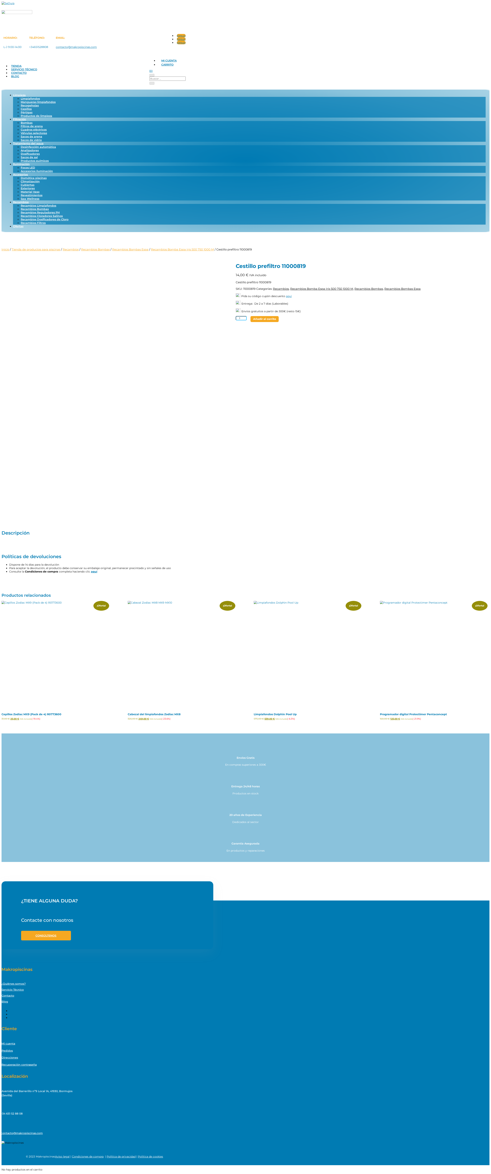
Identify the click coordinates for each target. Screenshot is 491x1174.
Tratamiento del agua (28, 143)
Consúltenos (45, 935)
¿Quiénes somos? (14, 983)
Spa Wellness (30, 198)
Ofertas (18, 226)
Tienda (16, 66)
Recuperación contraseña (19, 1064)
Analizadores (30, 150)
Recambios (21, 202)
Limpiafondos (30, 98)
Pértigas (26, 112)
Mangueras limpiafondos (38, 102)
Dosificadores (30, 154)
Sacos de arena (31, 136)
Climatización (30, 181)
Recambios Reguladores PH (40, 212)
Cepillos (26, 109)
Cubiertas (27, 185)
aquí (289, 296)
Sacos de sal (29, 157)
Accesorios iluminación (37, 171)
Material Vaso (30, 192)
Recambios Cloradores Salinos (42, 216)
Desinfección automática (38, 147)
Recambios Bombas (35, 209)
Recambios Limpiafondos (38, 205)
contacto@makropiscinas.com (76, 47)
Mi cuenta (169, 60)
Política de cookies (150, 1156)
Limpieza (19, 95)
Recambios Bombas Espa (130, 249)
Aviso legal (62, 1156)
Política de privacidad (121, 1156)
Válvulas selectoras (34, 133)
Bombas (26, 122)
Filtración (19, 119)
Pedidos (7, 1050)
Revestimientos (31, 195)
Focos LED (28, 167)
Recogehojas (30, 105)
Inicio (5, 249)
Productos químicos (35, 160)
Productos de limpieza (36, 116)
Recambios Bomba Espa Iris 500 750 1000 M (182, 249)
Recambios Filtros (33, 223)
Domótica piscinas (34, 178)
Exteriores (28, 188)
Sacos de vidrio (31, 140)
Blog (15, 76)
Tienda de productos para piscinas (36, 249)
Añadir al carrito (264, 319)
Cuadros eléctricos (34, 129)
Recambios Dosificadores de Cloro (44, 219)
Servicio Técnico (24, 69)
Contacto (19, 73)
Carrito (167, 64)
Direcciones (10, 1057)
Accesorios (20, 174)
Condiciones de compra (88, 1156)
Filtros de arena (32, 126)
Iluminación (21, 164)
